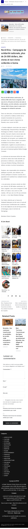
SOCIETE (3, 47)
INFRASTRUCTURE (9, 460)
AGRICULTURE (8, 437)
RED (3, 66)
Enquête (6, 450)
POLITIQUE (7, 466)
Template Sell (10, 525)
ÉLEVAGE (6, 447)
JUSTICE (6, 464)
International (7, 462)
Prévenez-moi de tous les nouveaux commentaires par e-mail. (12, 409)
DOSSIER (6, 441)
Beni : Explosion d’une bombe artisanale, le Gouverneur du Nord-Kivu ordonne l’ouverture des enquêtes (7, 306)
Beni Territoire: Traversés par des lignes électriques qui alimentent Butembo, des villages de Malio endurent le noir (20, 338)
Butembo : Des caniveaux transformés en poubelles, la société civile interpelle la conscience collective (7, 336)
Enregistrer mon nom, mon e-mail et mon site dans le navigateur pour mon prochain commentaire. (13, 401)
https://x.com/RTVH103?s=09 (14, 500)
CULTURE (6, 439)
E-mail (5, 387)
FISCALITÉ (7, 456)
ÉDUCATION (7, 445)
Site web (5, 393)
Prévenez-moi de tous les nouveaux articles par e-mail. (12, 416)
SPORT (6, 475)
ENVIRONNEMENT (9, 452)
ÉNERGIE (6, 448)
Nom (4, 381)
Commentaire (7, 369)
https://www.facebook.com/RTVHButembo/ (14, 498)
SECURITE (7, 471)
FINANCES (7, 454)
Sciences (6, 470)
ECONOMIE (7, 443)
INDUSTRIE (7, 458)
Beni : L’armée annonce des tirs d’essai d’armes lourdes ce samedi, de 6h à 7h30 (21, 305)
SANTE (6, 468)
